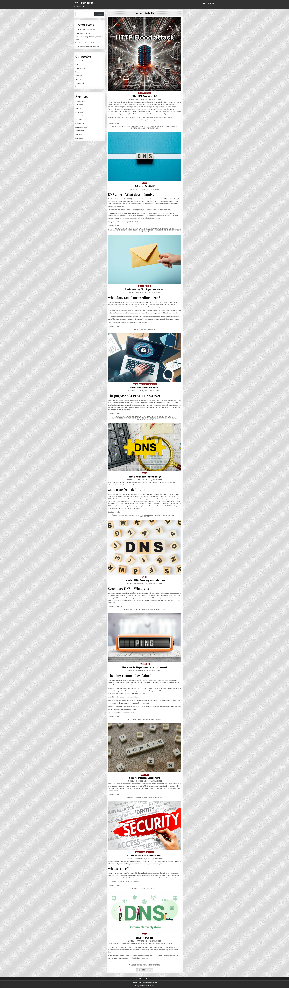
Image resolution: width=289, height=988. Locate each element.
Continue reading (115, 123)
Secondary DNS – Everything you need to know (144, 580)
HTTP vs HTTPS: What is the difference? (144, 855)
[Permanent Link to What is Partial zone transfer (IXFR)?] (144, 447)
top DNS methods (172, 950)
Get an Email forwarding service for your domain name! (128, 323)
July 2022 (79, 105)
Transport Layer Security (144, 419)
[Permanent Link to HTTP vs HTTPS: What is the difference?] (144, 825)
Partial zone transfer (169, 515)
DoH (152, 416)
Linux (136, 719)
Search (99, 14)
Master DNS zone (133, 230)
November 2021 (81, 120)
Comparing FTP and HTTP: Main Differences (123, 881)
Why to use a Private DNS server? (87, 43)
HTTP (167, 416)
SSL (172, 418)
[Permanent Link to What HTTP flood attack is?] (144, 54)
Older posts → (147, 970)
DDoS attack (123, 126)
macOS (140, 719)
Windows (158, 719)
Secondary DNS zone (175, 230)
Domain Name (155, 797)
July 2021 (78, 134)
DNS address (138, 416)
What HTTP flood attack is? (85, 29)
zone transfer (144, 516)
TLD (161, 797)
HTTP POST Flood (136, 128)
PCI (148, 888)
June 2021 (79, 138)
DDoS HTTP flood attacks (146, 117)
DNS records (80, 68)
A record (124, 228)
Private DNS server (150, 418)
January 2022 (80, 116)
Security (78, 79)
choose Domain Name (144, 797)
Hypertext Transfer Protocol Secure (124, 418)
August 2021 (79, 131)
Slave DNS (162, 609)
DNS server (151, 228)
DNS (77, 64)
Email (77, 72)
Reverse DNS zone (162, 230)
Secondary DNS (154, 609)
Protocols (79, 76)
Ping (144, 719)
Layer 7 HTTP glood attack (150, 128)
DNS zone (158, 228)
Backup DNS (134, 609)
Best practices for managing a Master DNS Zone (124, 222)
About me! (211, 3)
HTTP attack (143, 126)
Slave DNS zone (144, 231)
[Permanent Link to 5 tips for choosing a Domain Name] (144, 747)
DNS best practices (144, 937)
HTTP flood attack (161, 126)
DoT (163, 416)
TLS (175, 418)
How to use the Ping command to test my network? (144, 667)
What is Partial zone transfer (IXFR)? (88, 46)
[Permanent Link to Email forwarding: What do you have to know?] (144, 259)
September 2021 (81, 127)
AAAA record (131, 228)
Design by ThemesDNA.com (144, 986)
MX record (142, 230)
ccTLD (136, 797)
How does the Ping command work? (121, 713)
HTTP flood (150, 126)
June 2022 (79, 108)
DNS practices (155, 965)
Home (203, 3)
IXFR (148, 515)
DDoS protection (132, 126)
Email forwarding (149, 329)
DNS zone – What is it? (83, 33)
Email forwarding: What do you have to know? (144, 289)
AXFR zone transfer (128, 515)
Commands (79, 61)
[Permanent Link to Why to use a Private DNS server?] (144, 357)
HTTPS (171, 416)
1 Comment (156, 189)
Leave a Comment (157, 99)
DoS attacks (158, 416)
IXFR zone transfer (156, 515)
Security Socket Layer (164, 418)
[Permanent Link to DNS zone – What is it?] (144, 156)
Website (78, 87)
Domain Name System (168, 228)
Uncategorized (80, 83)
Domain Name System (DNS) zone (117, 230)
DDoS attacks (126, 416)
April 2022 (79, 112)
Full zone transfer (141, 515)
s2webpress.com (83, 3)
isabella (131, 99)
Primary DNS (145, 609)
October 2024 (80, 101)
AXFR (120, 515)
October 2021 (80, 123)
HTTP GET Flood (172, 126)
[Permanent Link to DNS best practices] (144, 912)
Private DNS (140, 418)
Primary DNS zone (151, 230)
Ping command (150, 719)
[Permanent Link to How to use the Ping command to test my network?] (144, 637)
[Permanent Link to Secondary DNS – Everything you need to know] (144, 547)
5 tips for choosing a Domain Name (144, 777)
